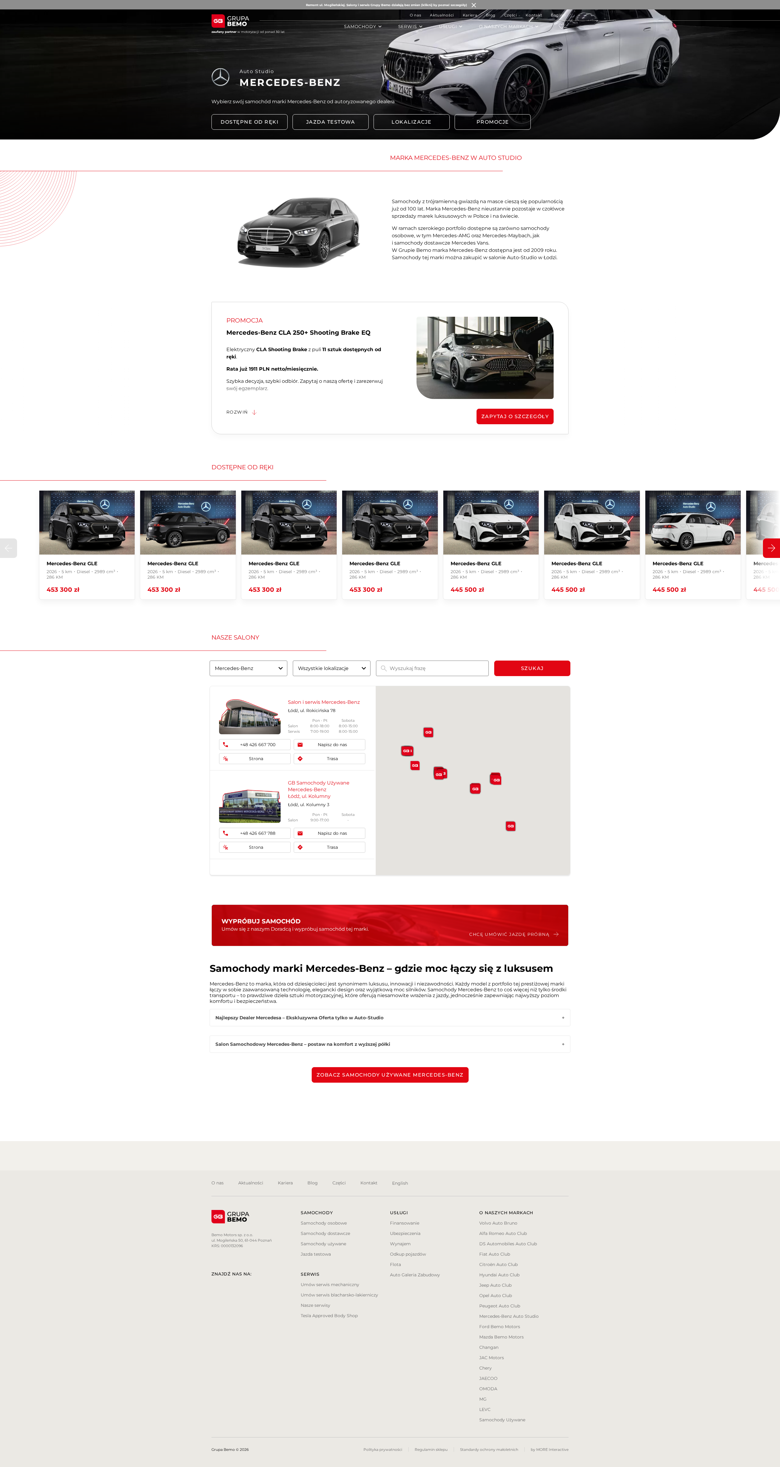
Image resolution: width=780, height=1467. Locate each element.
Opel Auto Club (495, 1295)
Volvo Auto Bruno (498, 1223)
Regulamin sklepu (431, 1449)
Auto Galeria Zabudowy (415, 1275)
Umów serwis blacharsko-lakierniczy (339, 1295)
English (558, 15)
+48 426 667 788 (257, 833)
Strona (256, 758)
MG (483, 1399)
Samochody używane (323, 1244)
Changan (488, 1347)
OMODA (488, 1388)
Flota (395, 1264)
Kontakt (534, 15)
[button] (771, 548)
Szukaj (532, 668)
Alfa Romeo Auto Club (503, 1233)
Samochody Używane (502, 1420)
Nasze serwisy (315, 1305)
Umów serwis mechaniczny (330, 1284)
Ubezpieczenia (405, 1233)
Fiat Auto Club (494, 1254)
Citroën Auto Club (498, 1264)
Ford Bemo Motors (499, 1326)
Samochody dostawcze (325, 1233)
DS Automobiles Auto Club (508, 1244)
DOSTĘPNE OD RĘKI (249, 122)
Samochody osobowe (324, 1223)
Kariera (470, 15)
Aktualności (442, 15)
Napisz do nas (332, 744)
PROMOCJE (493, 122)
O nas (415, 15)
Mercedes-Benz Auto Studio (509, 1316)
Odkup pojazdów (408, 1254)
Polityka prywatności (382, 1449)
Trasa (332, 758)
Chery (485, 1368)
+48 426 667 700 (257, 744)
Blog (490, 15)
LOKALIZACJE (412, 122)
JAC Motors (491, 1357)
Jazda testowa (330, 122)
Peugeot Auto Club (499, 1306)
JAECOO (488, 1378)
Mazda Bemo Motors (501, 1337)
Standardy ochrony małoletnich (489, 1449)
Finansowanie (404, 1223)
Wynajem (400, 1244)
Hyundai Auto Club (499, 1275)
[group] (87, 545)
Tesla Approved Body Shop (329, 1315)
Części (510, 15)
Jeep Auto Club (495, 1285)
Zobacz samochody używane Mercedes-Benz (390, 1075)
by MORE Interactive (550, 1449)
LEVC (485, 1409)
